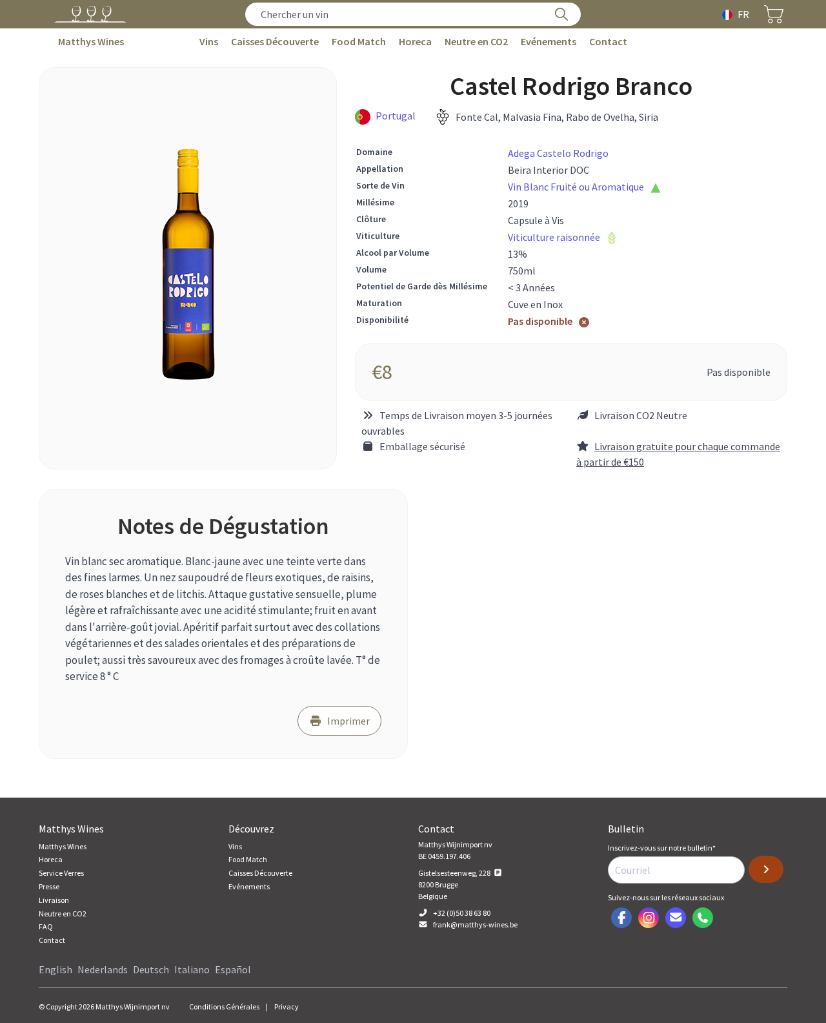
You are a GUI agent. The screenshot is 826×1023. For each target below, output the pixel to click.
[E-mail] (675, 917)
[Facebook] (621, 917)
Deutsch (151, 969)
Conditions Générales (224, 1006)
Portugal (396, 115)
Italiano (192, 969)
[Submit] (766, 869)
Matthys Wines (91, 41)
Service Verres (61, 873)
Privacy (286, 1006)
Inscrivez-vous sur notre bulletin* (662, 847)
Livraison (54, 900)
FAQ (46, 926)
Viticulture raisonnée (554, 237)
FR (743, 14)
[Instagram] (648, 917)
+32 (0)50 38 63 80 (461, 913)
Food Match (359, 41)
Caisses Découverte (275, 41)
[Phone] (702, 917)
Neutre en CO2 (476, 41)
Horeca (415, 41)
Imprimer (348, 720)
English (55, 969)
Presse (49, 886)
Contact (608, 41)
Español (233, 969)
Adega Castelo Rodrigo (558, 153)
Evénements (548, 41)
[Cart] (773, 14)
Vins (208, 41)
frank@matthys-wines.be (475, 924)
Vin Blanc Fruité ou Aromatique (576, 186)
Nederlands (102, 969)
